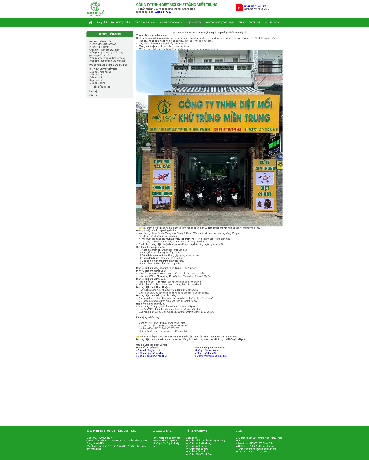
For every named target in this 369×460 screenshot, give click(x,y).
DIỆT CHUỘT (193, 22)
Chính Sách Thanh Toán (201, 454)
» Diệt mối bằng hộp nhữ (150, 350)
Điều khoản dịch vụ (198, 451)
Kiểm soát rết (95, 74)
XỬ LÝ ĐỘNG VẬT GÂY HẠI (219, 22)
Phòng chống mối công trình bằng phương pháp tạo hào (106, 54)
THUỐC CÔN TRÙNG (249, 22)
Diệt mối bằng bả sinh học (151, 353)
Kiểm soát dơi (96, 80)
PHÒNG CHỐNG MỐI (170, 22)
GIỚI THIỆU (90, 21)
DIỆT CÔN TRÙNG (144, 22)
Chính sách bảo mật (199, 448)
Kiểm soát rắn (96, 77)
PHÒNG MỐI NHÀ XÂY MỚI (103, 44)
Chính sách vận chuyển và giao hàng (207, 440)
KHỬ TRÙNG (270, 22)
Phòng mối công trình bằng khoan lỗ (107, 60)
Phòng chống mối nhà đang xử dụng (107, 58)
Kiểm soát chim (97, 83)
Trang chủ (102, 22)
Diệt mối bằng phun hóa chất (152, 356)
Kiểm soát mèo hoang (100, 72)
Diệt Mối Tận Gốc (120, 22)
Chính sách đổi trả (198, 446)
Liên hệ (93, 91)
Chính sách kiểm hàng (200, 443)
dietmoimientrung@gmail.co (259, 448)
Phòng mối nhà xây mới (207, 350)
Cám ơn (93, 95)
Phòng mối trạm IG (206, 353)
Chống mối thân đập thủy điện (212, 356)
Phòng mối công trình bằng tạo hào (108, 65)
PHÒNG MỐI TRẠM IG (100, 47)
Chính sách (191, 437)
